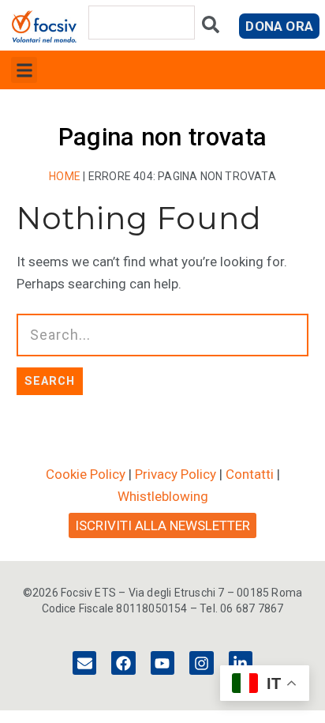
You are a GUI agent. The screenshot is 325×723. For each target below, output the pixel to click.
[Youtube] (162, 663)
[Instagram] (201, 663)
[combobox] (141, 23)
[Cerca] (210, 28)
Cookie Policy (85, 474)
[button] (24, 70)
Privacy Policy (175, 474)
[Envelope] (84, 663)
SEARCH (49, 381)
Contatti (250, 474)
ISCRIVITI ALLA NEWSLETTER (162, 525)
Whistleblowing (163, 496)
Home (64, 176)
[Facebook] (123, 663)
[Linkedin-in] (240, 663)
